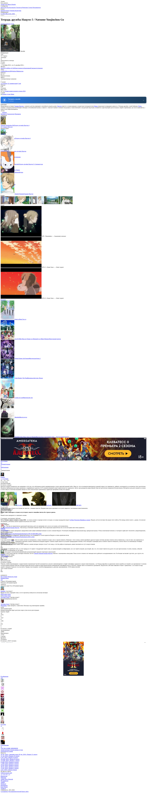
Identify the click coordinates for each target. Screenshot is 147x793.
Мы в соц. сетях (10, 13)
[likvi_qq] (2, 715)
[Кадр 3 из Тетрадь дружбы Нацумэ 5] (37, 203)
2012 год (10, 127)
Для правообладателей (15, 791)
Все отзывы (4, 576)
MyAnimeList (4, 781)
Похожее (3, 299)
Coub (19, 83)
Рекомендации (5, 10)
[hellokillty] (2, 723)
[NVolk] (2, 681)
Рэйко (140, 106)
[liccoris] (2, 685)
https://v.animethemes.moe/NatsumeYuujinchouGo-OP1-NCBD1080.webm (21, 533)
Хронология (10, 114)
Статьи (30, 7)
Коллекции (12, 7)
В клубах (3, 725)
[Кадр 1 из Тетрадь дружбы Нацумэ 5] (8, 203)
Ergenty (3, 477)
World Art (3, 784)
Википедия (4, 776)
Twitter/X (3, 788)
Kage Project (4, 787)
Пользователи (37, 7)
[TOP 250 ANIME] (3, 739)
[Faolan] (2, 711)
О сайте (3, 13)
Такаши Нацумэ (19, 106)
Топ (6, 4)
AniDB (3, 782)
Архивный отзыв (6, 542)
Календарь (18, 10)
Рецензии (25, 7)
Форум (3, 7)
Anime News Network (7, 779)
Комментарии (5, 578)
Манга (10, 4)
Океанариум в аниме (7, 751)
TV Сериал (4, 127)
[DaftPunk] (2, 693)
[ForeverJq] (2, 696)
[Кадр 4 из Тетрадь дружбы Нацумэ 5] (51, 203)
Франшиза (18, 114)
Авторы (3, 134)
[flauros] (2, 704)
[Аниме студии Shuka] (7, 94)
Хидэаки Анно (5, 597)
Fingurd (3, 554)
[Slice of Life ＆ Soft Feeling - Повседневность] (3, 730)
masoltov (3, 591)
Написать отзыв (12, 576)
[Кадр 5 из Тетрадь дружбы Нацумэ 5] (66, 203)
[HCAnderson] (2, 689)
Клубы (7, 7)
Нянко (96, 106)
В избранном (4, 677)
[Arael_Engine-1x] (3, 735)
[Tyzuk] (2, 708)
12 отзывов (4, 83)
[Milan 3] (2, 719)
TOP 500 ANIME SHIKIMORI (9, 748)
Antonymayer (4, 503)
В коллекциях (5, 746)
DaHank (3, 529)
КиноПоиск (4, 785)
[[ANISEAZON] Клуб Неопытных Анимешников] (3, 743)
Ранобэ (14, 4)
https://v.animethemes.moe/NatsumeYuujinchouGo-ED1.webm (17, 537)
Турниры (12, 10)
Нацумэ (59, 106)
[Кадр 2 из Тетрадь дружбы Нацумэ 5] (22, 203)
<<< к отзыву (4, 478)
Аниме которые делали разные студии (12, 750)
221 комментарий (12, 83)
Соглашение (4, 791)
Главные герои (5, 150)
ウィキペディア (5, 774)
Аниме (3, 4)
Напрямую (4, 114)
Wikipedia (3, 777)
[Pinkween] (2, 700)
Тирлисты (19, 7)
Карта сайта (25, 791)
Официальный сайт (6, 773)
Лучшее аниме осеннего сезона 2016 (15, 91)
